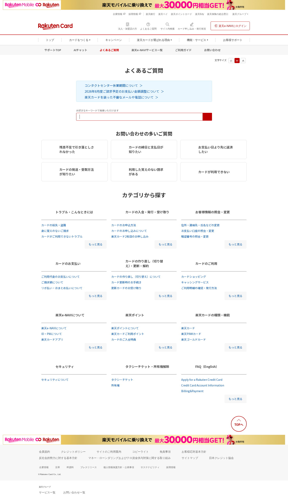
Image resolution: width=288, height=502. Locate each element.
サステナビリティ (150, 467)
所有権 (115, 385)
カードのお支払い (68, 263)
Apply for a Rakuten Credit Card (201, 380)
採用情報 (171, 467)
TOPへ (238, 424)
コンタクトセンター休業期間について (111, 85)
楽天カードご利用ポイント (127, 334)
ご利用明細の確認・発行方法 (199, 288)
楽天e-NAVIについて (69, 315)
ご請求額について (52, 282)
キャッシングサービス (195, 282)
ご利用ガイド (183, 50)
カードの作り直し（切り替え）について (136, 277)
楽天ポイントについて (125, 328)
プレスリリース (88, 467)
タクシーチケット (122, 380)
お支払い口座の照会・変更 (197, 231)
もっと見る (95, 244)
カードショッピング (193, 277)
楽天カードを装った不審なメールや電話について (119, 97)
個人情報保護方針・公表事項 (118, 467)
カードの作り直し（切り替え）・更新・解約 (144, 263)
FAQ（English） (207, 366)
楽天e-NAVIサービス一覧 (147, 50)
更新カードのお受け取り (126, 288)
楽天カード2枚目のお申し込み (130, 236)
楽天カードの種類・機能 (212, 315)
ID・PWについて (51, 334)
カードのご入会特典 (123, 339)
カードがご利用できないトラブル (61, 236)
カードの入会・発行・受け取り (147, 212)
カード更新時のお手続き (126, 282)
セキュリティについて (55, 380)
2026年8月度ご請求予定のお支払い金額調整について (122, 91)
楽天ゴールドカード (193, 339)
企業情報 (44, 467)
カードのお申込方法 (123, 225)
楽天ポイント (134, 315)
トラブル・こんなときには (74, 212)
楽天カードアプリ (52, 339)
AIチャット (80, 50)
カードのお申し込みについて (129, 231)
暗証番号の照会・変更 (195, 236)
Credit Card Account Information (202, 385)
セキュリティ (64, 366)
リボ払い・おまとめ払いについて (61, 288)
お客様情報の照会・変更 (212, 212)
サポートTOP (52, 50)
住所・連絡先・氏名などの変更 (200, 225)
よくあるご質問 (109, 50)
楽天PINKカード (191, 334)
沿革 (57, 467)
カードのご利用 (206, 263)
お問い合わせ (212, 50)
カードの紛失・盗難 (53, 225)
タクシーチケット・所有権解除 (147, 366)
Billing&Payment (192, 391)
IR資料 (70, 467)
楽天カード (188, 328)
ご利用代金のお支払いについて (60, 277)
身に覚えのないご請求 (55, 231)
